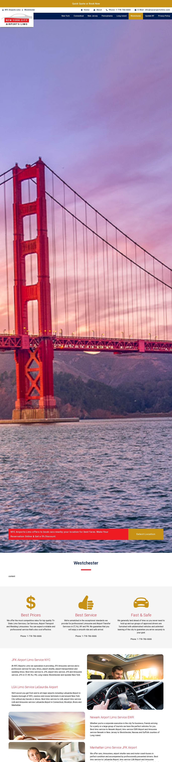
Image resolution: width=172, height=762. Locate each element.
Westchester (29, 10)
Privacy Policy (164, 16)
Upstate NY (149, 16)
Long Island (122, 16)
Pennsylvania (107, 16)
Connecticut (79, 16)
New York (66, 16)
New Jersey (93, 16)
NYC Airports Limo (13, 10)
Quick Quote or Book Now (86, 3)
